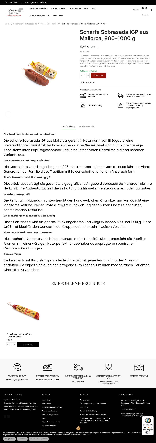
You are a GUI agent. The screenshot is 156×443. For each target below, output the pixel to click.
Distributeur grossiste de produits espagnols (20, 409)
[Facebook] (5, 416)
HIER (88, 435)
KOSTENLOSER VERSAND (47, 376)
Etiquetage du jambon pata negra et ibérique (20, 406)
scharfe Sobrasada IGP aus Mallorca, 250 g (19, 335)
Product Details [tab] (86, 126)
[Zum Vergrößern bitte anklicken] (8, 114)
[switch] (148, 432)
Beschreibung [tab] (68, 126)
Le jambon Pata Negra (12, 400)
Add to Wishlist (88, 82)
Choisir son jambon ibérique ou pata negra (20, 403)
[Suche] (149, 10)
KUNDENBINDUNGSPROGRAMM (108, 377)
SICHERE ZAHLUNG (139, 376)
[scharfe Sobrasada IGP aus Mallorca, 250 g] (23, 311)
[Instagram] (8, 416)
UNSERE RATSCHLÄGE (13, 395)
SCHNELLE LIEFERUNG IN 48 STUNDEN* (78, 377)
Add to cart (98, 75)
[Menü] (152, 417)
